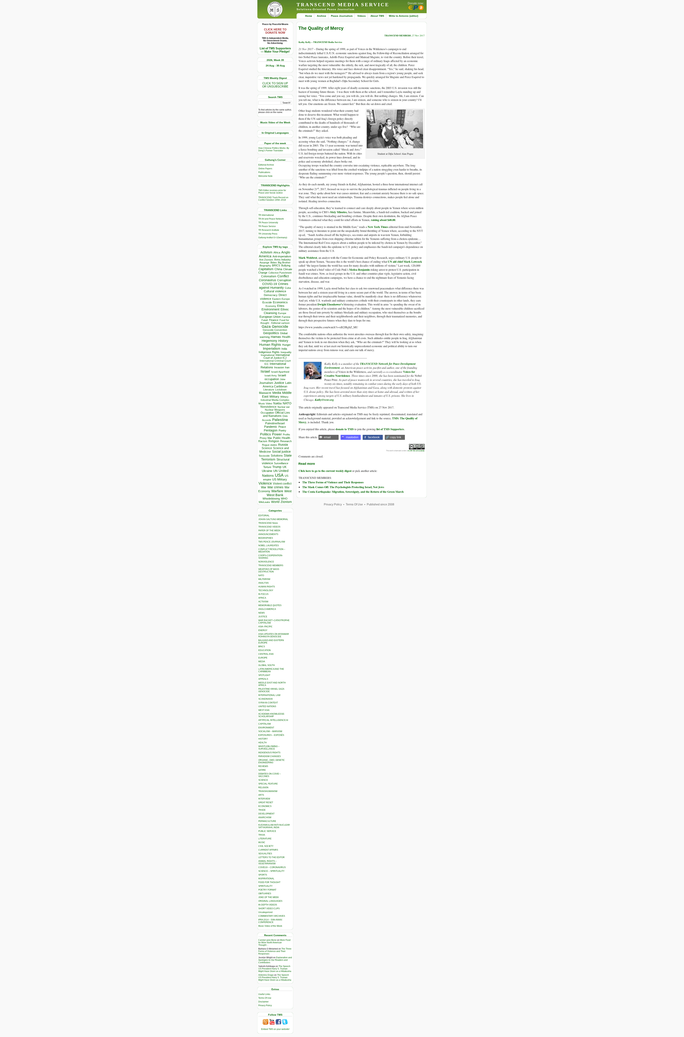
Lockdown (281, 389)
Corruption (284, 280)
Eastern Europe (281, 299)
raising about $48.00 (383, 220)
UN (275, 471)
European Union (270, 316)
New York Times (378, 227)
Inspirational (267, 355)
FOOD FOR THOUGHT (269, 882)
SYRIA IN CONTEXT (268, 702)
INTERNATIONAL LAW (269, 695)
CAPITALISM (264, 724)
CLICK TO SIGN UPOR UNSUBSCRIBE (275, 85)
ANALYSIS (263, 583)
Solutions (277, 455)
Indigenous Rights (269, 352)
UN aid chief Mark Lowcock (405, 261)
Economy (271, 306)
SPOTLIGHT (264, 675)
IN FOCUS (263, 594)
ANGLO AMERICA (267, 609)
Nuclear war (284, 407)
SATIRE (262, 770)
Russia (283, 444)
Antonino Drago (266, 975)
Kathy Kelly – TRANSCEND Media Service (320, 42)
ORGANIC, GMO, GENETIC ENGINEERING (271, 761)
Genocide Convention (275, 330)
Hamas (276, 337)
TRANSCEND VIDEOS (269, 527)
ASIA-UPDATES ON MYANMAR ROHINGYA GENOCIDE (273, 635)
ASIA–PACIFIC (265, 626)
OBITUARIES (264, 893)
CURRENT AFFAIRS (268, 850)
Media (276, 393)
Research (286, 441)
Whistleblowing (271, 498)
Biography (265, 265)
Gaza (266, 326)
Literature (268, 389)
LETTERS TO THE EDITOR (271, 857)
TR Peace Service (267, 226)
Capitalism (265, 269)
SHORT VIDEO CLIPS (269, 908)
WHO (284, 498)
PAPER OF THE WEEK (269, 530)
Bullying (285, 265)
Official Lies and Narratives (276, 414)
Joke (282, 379)
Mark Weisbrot (308, 258)
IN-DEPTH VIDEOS (267, 905)
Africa (276, 252)
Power (277, 434)
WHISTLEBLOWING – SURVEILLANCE (268, 747)
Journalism (266, 382)
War (263, 487)
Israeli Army (271, 375)
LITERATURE (264, 838)
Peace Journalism (342, 15)
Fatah (264, 320)
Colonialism (268, 276)
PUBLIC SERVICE (267, 831)
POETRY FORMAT (267, 890)
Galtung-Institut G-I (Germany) (272, 237)
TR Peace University (268, 222)
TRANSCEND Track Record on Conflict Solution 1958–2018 (273, 198)
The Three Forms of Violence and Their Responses (274, 951)
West (288, 491)
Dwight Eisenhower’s (330, 304)
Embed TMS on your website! (275, 1029)
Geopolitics (271, 333)
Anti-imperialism (282, 256)
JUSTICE (262, 616)
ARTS (261, 795)
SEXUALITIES (265, 853)
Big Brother (284, 262)
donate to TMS (345, 429)
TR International (266, 215)
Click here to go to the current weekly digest (325, 471)
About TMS (377, 15)
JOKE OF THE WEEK (268, 897)
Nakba (277, 403)
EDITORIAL (264, 515)
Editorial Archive (266, 165)
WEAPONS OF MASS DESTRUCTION (268, 570)
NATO (287, 403)
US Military (279, 479)
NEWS (261, 613)
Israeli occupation (275, 377)
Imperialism (271, 348)
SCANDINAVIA (265, 699)
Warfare (277, 491)
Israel (265, 371)
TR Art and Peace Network (271, 219)
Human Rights (270, 344)
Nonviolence (268, 406)
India (284, 348)
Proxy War (266, 437)
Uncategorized (265, 912)
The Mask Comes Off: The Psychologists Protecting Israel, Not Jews (343, 487)
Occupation (267, 412)
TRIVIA (261, 835)
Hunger (286, 344)
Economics (280, 302)
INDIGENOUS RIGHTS (269, 752)
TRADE (262, 810)
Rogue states (269, 445)
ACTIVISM (263, 601)
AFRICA (262, 598)
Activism (266, 252)
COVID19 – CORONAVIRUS (272, 867)
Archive (321, 15)
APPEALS (263, 679)
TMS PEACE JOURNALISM (271, 542)
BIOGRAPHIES (265, 538)
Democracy (271, 295)
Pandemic (270, 426)
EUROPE (262, 658)
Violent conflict (282, 483)
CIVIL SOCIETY (265, 846)
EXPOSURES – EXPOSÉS (271, 735)
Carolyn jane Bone (267, 940)
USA (279, 475)
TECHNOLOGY (265, 590)
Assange (264, 262)
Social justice (281, 451)
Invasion (279, 367)
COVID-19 (269, 284)
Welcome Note (265, 176)
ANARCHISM (264, 817)
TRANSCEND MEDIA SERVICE (343, 4)
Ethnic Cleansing (276, 311)
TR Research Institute (268, 230)
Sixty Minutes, (338, 212)
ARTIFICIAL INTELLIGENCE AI (273, 720)
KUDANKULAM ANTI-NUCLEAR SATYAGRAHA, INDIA (274, 826)
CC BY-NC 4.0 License (416, 450)
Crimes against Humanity (273, 285)
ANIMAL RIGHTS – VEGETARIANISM (267, 862)
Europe (282, 313)
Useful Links (264, 994)
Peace (282, 426)
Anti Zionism (266, 259)
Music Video (265, 403)
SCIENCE (263, 780)
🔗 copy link (393, 437)
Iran (287, 367)
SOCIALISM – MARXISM (270, 731)
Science (267, 448)
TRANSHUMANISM (267, 791)
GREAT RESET (265, 802)
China (278, 269)
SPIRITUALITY (265, 886)
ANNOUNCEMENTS (268, 534)
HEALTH (262, 742)
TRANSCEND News (268, 523)
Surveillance (281, 463)
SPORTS (262, 875)
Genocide (280, 326)
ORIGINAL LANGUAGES (270, 901)
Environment (270, 309)
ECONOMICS (264, 806)
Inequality (286, 352)
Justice (279, 383)
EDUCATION (264, 650)
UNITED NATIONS (267, 706)
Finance (273, 320)
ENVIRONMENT (266, 727)
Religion (273, 441)
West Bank (275, 495)
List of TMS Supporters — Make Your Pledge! (275, 50)
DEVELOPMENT (266, 813)
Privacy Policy (265, 1005)
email (327, 437)
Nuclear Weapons (275, 409)
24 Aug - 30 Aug (275, 65)
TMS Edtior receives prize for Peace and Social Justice (272, 191)
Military (274, 396)
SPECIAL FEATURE (268, 784)
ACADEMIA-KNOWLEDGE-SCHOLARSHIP (271, 715)
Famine (286, 317)
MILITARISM (264, 579)
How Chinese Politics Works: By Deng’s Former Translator (273, 149)
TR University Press (267, 234)
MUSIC (261, 842)
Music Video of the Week (270, 926)
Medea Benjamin (359, 269)
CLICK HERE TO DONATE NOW (275, 31)
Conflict (283, 276)
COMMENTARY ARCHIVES (271, 916)
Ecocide (267, 302)
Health (286, 336)
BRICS (276, 265)
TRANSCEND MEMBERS (270, 565)
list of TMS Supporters (390, 429)
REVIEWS (263, 766)
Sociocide (264, 455)
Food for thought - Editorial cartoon (275, 321)
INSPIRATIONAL (266, 878)
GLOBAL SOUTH (266, 665)
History (283, 341)
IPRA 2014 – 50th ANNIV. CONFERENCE (270, 920)
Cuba (288, 287)
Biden (273, 262)
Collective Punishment (280, 272)
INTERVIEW (264, 798)
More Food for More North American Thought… (274, 942)
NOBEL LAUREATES (268, 545)
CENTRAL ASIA (266, 654)
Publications (264, 172)
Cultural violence (275, 291)
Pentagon (271, 430)
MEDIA (261, 661)
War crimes (275, 487)
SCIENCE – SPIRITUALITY (271, 871)
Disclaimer (263, 1001)
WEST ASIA (264, 710)
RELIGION (263, 787)
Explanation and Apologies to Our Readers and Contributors (275, 960)
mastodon (352, 437)
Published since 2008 (380, 504)
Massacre (265, 392)
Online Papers (265, 168)
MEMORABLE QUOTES (269, 605)
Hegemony (269, 341)
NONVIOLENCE (266, 561)
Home (308, 15)
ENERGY (262, 630)
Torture (267, 467)
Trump (276, 467)
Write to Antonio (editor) (403, 15)
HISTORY (263, 739)
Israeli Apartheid (280, 371)
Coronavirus (267, 280)
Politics (265, 434)
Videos (361, 15)
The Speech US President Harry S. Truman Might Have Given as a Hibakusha (274, 968)
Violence (265, 483)
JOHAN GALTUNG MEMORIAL (273, 519)
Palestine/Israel (275, 423)
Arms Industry (282, 259)
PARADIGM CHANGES (269, 756)
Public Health (281, 437)
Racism (262, 441)
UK (285, 467)
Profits (286, 434)
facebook (374, 437)
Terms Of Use (264, 998)
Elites (280, 305)
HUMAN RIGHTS (266, 586)
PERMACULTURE (267, 821)
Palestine (280, 420)
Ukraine (267, 471)
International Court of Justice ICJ (276, 356)
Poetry (282, 430)
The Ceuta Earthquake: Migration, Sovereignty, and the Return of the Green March (353, 492)
